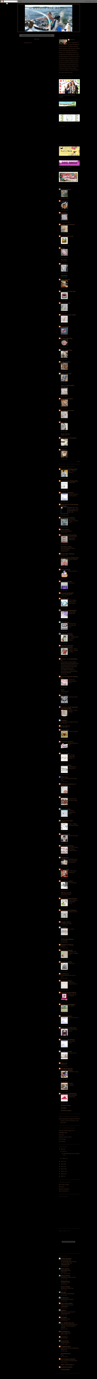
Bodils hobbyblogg (66, 189)
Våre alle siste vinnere (73, 835)
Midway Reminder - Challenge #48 (72, 1095)
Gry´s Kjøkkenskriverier (67, 1323)
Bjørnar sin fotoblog (64, 1189)
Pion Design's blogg (66, 547)
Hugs (69, 787)
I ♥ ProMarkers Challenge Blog (69, 481)
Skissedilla (64, 927)
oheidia (72, 39)
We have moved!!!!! (72, 571)
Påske (62, 1355)
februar (64, 1158)
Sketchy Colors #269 (73, 731)
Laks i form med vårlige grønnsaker (69, 1360)
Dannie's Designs (65, 434)
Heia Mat (63, 1292)
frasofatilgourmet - (66, 1353)
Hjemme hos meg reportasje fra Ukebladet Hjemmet (68, 1312)
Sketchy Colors (65, 730)
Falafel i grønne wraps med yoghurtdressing (67, 1305)
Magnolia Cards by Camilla (68, 315)
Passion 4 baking (65, 1287)
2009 (62, 1171)
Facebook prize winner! (71, 1041)
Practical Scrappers (66, 1110)
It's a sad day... (71, 929)
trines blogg (62, 1141)
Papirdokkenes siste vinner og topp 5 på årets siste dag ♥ (72, 860)
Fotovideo (61, 1187)
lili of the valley (65, 598)
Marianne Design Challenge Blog (70, 558)
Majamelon (64, 450)
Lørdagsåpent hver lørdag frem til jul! (69, 722)
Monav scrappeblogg (66, 350)
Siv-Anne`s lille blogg (66, 338)
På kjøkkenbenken (66, 1346)
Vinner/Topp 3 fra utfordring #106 (72, 767)
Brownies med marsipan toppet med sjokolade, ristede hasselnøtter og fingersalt (69, 1326)
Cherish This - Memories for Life (72, 983)
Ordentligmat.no (65, 1331)
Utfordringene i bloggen (66, 923)
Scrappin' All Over (66, 922)
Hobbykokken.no (65, 1281)
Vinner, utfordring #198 (66, 594)
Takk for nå (63, 1064)
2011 (62, 1166)
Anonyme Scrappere (66, 981)
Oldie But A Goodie (66, 893)
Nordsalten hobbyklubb (67, 593)
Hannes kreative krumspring (68, 438)
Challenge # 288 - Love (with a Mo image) (72, 625)
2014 (62, 1149)
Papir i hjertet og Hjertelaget (68, 1028)
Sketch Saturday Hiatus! (66, 531)
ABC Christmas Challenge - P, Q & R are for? (73, 520)
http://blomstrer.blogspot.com (66, 1130)
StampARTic (64, 797)
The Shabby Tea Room (67, 742)
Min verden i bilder (64, 1184)
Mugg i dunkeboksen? (66, 1333)
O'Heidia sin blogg (48, 8)
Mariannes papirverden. (67, 410)
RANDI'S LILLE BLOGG (68, 224)
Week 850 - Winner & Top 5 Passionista (73, 494)
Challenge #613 (71, 482)
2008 (62, 1174)
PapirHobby (64, 275)
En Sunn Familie (65, 1369)
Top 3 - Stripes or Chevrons (72, 471)
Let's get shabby (65, 753)
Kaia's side (64, 422)
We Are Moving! (65, 691)
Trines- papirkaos (65, 362)
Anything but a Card (72, 911)
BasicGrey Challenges (67, 950)
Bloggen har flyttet (65, 1342)
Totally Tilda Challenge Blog (69, 1093)
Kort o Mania (64, 695)
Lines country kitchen (66, 1303)
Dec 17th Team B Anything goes (72, 871)
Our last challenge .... (73, 882)
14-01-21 (63, 946)
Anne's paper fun (65, 279)
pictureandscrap (65, 726)
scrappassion (64, 201)
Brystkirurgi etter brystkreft (67, 1299)
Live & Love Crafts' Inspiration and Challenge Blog (69, 707)
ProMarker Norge (66, 1105)
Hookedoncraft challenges (68, 1039)
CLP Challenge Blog (66, 962)
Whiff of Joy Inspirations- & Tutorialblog (68, 784)
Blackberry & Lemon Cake (67, 1288)
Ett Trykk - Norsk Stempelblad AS (69, 659)
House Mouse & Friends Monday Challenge (69, 505)
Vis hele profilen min (65, 72)
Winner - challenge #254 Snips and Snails (73, 824)
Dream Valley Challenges (67, 554)
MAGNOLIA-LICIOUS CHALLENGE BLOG (67, 646)
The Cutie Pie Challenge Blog (69, 535)
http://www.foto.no (63, 1191)
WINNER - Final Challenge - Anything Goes (73, 953)
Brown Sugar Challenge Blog (68, 610)
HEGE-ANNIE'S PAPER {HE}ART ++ (67, 386)
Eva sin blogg (62, 1139)
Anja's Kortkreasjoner (67, 398)
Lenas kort (64, 213)
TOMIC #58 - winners (73, 1071)
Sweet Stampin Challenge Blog (69, 469)
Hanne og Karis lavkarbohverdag (65, 1269)
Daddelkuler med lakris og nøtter (68, 1277)
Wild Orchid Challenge (67, 939)
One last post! (71, 583)
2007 (62, 1176)
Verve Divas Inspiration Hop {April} (71, 812)
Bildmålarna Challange (67, 945)
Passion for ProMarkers (67, 492)
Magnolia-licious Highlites (68, 1004)
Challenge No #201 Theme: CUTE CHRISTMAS (72, 538)
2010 (62, 1169)
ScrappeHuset (64, 1082)
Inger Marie (64, 264)
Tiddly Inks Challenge (67, 634)
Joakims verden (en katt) (65, 1137)
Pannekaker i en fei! (65, 1282)
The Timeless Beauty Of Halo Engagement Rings (68, 549)
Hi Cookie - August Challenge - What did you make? (73, 650)
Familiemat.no (65, 1298)
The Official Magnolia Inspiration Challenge (67, 1069)
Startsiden (36, 39)
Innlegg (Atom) (28, 42)
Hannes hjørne (65, 326)
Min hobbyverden (65, 303)
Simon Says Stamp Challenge (68, 992)
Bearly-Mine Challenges (67, 846)
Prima (62, 690)
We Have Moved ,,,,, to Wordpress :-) (73, 994)
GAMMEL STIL (63, 1132)
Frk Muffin (64, 1317)
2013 (62, 1161)
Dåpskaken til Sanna (65, 1319)
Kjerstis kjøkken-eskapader (68, 1359)
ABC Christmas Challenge (68, 518)
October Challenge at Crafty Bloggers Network (73, 901)
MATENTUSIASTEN (66, 1367)
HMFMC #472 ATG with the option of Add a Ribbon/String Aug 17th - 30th (73, 510)
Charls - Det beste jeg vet (67, 1364)
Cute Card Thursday (66, 581)
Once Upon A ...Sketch (67, 881)
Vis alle (78, 461)
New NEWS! (71, 1006)
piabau (63, 248)
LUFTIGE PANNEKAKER (67, 1293)
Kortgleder (64, 720)
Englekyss (63, 1310)
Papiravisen (64, 1063)
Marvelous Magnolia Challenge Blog (69, 677)
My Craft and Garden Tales (68, 291)
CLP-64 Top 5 (71, 963)
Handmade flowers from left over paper (72, 799)
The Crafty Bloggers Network (69, 898)
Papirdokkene (64, 857)
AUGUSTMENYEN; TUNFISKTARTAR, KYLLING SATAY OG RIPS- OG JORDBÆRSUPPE (68, 1262)
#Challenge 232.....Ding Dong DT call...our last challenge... (73, 638)
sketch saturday (65, 529)
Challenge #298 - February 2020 (72, 612)
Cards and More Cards (67, 236)
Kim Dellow (64, 260)
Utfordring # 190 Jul (72, 697)
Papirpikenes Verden (66, 1051)
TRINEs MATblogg (66, 1258)
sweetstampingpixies (66, 1016)
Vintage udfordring (66, 765)
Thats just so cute (65, 834)
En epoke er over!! (72, 1053)
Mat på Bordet (65, 1341)
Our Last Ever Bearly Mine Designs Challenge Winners (73, 849)
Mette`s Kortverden (66, 373)
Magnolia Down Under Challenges (67, 821)
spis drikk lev (64, 1337)
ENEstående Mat (65, 1276)
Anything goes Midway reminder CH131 (72, 681)
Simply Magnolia (65, 569)
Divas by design (65, 869)
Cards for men (65, 974)
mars (63, 1151)
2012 (62, 1164)
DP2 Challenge (65, 622)
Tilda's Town (64, 777)
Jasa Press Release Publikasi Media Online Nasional (72, 601)
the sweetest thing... (66, 809)
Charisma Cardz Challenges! (68, 910)
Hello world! (64, 1271)
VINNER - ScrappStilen (71, 1084)
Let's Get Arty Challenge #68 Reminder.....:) (71, 756)
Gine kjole (61, 1135)
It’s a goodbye (64, 940)
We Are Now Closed (65, 894)
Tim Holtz (63, 1108)
